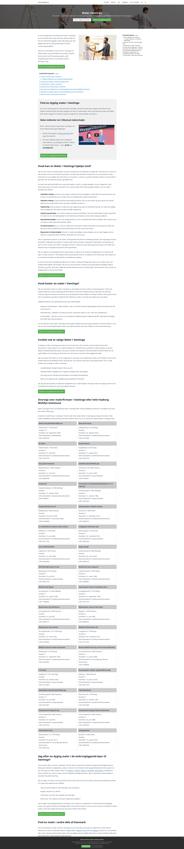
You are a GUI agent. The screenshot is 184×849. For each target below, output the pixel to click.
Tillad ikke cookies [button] (97, 846)
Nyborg (77, 771)
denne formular (64, 133)
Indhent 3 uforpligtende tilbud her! (51, 67)
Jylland (113, 2)
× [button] (182, 837)
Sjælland (125, 2)
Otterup (84, 771)
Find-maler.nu (43, 2)
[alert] (92, 843)
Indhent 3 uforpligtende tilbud (101, 20)
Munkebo (90, 771)
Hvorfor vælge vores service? (82, 20)
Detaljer (107, 843)
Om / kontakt (134, 2)
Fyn (119, 2)
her (52, 411)
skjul (57, 73)
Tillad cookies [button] (86, 846)
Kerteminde (99, 771)
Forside (106, 2)
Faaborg (71, 771)
